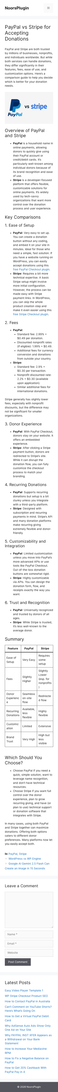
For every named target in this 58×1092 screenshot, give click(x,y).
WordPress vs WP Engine (25, 858)
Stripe (23, 853)
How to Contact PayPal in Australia (27, 1001)
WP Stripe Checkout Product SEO (26, 996)
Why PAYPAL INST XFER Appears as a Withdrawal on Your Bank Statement (28, 1039)
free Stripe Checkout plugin (30, 314)
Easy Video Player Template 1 (24, 990)
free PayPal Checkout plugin (31, 269)
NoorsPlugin (17, 8)
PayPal (13, 853)
